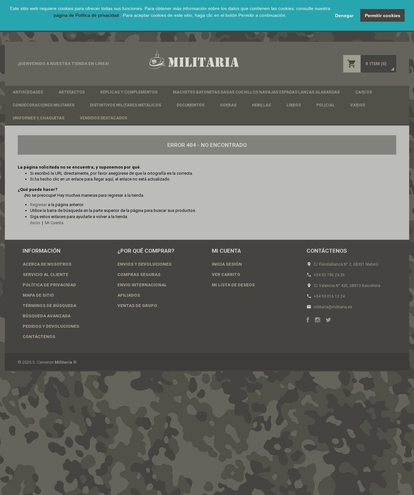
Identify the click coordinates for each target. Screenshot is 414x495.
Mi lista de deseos (233, 284)
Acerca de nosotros (47, 264)
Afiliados (128, 295)
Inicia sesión (227, 264)
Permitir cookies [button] (382, 15)
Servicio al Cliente (45, 274)
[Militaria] (193, 59)
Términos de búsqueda (49, 305)
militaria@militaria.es (333, 307)
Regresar (38, 204)
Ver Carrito (226, 274)
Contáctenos (39, 336)
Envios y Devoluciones (144, 264)
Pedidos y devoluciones (51, 326)
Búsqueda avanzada (47, 316)
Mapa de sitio (38, 295)
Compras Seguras (138, 274)
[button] (170, 23)
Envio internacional (142, 284)
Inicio (35, 222)
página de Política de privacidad (87, 15)
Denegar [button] (344, 15)
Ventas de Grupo (137, 305)
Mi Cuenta (54, 222)
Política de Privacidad (49, 284)
